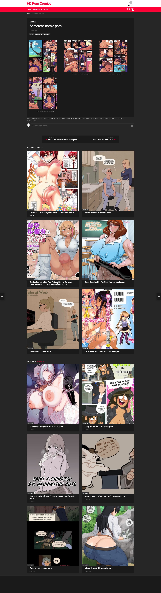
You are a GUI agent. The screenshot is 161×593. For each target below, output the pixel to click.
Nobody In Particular (42, 34)
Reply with (132, 126)
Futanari (87, 118)
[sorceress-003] (113, 56)
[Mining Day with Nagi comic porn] (108, 536)
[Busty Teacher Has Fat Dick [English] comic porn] (108, 250)
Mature (116, 118)
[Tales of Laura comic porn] (53, 536)
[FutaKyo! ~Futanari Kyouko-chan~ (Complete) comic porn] (53, 181)
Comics (35, 9)
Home (29, 9)
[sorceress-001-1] (42, 56)
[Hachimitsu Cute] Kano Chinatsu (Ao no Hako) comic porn (52, 497)
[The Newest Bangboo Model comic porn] (53, 394)
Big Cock (47, 118)
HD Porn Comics (39, 3)
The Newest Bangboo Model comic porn (46, 426)
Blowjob (54, 118)
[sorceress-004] (42, 93)
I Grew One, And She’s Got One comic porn (102, 351)
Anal (29, 118)
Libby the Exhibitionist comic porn (99, 426)
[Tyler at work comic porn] (53, 319)
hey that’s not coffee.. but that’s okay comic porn (105, 496)
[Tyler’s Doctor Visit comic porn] (108, 181)
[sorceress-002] (78, 56)
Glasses (108, 118)
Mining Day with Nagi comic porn (98, 568)
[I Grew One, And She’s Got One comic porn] (108, 319)
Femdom (69, 118)
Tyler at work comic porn (40, 351)
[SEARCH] (128, 9)
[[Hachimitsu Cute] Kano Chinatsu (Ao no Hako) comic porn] (53, 464)
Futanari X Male (98, 118)
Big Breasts (37, 118)
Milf (122, 118)
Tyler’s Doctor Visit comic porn (98, 213)
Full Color (78, 118)
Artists (43, 9)
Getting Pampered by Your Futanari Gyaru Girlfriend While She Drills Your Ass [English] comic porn (51, 283)
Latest (130, 5)
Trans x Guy (32, 120)
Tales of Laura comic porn (41, 568)
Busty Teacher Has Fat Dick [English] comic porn (105, 282)
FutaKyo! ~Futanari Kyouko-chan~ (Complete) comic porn (52, 214)
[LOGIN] (132, 9)
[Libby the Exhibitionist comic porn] (108, 394)
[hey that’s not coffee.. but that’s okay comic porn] (108, 464)
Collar (62, 118)
